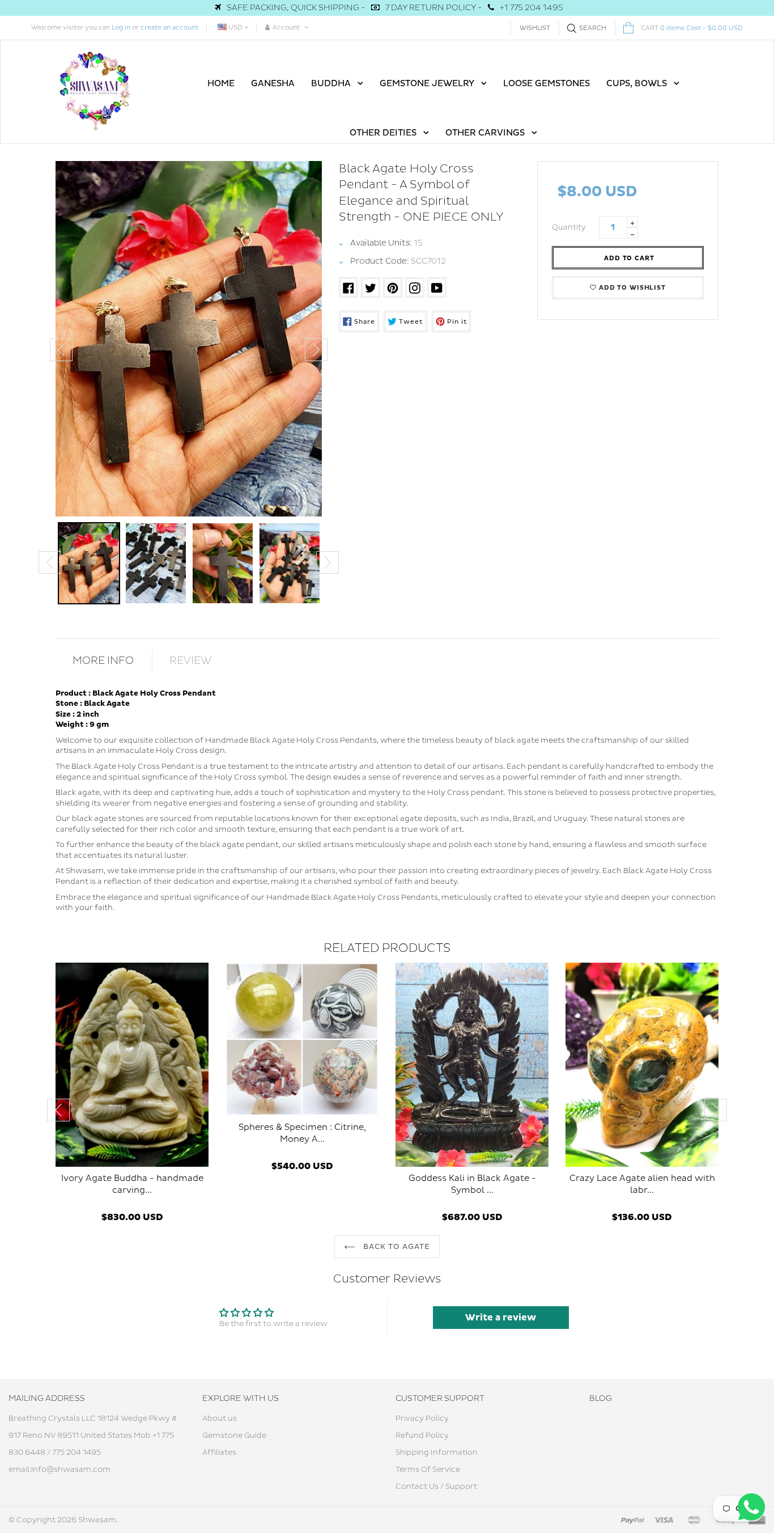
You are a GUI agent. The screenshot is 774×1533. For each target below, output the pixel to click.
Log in (121, 27)
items (692, 28)
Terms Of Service (427, 1469)
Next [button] (316, 349)
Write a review (500, 1317)
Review (190, 660)
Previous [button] (61, 349)
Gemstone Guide (234, 1435)
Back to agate (396, 1246)
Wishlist (535, 28)
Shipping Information (436, 1452)
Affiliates (219, 1452)
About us (219, 1418)
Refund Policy (422, 1435)
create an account (169, 27)
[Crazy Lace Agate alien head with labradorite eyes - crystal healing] (641, 1065)
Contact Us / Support (436, 1486)
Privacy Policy (422, 1418)
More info (103, 660)
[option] (189, 338)
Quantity (569, 227)
